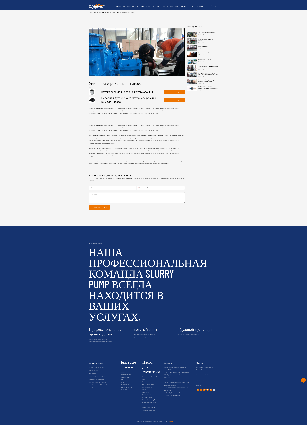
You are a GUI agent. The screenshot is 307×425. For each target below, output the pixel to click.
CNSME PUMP (92, 13)
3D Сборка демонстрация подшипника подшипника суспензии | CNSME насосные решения (208, 87)
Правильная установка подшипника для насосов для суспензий (208, 67)
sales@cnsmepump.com (99, 376)
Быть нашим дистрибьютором (206, 32)
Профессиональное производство (105, 331)
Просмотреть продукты (174, 92)
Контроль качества (203, 46)
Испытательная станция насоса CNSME (207, 40)
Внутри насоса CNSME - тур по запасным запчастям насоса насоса (208, 74)
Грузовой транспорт (195, 329)
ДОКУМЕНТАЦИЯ (104, 13)
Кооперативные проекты (205, 59)
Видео (113, 13)
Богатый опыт (145, 329)
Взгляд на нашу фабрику (204, 53)
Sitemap (170, 422)
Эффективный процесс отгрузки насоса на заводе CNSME (207, 80)
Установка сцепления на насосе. (126, 13)
